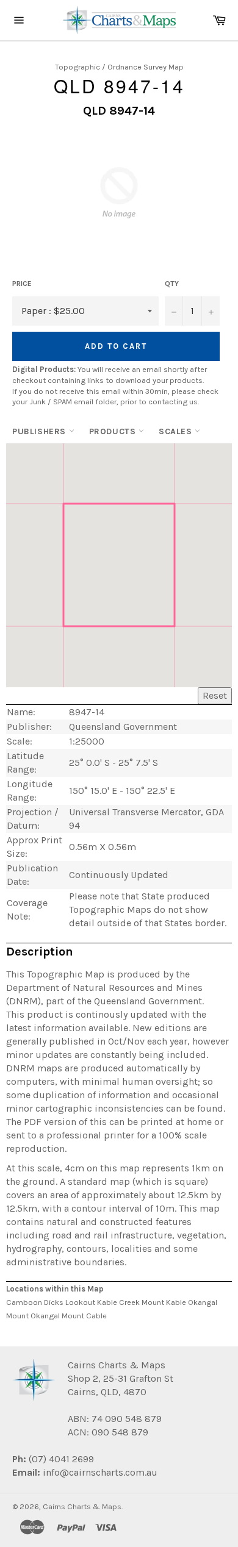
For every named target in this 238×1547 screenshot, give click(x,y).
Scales (177, 431)
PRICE (22, 283)
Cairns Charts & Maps (82, 1506)
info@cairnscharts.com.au (100, 1472)
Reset (215, 695)
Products (114, 431)
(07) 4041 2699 (60, 1459)
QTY (172, 283)
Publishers (40, 431)
